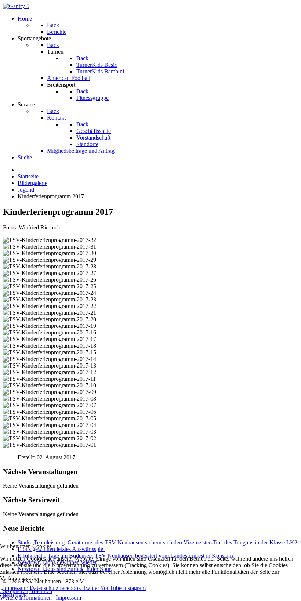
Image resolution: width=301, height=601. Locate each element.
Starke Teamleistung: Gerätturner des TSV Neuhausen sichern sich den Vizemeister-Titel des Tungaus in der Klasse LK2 (157, 542)
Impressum (68, 597)
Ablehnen (40, 591)
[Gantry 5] (16, 6)
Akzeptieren (14, 591)
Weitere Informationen (26, 597)
